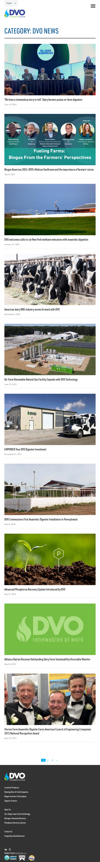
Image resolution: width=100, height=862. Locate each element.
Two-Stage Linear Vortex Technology (17, 814)
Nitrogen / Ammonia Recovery (15, 818)
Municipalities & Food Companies (16, 792)
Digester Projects (10, 800)
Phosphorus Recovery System (15, 822)
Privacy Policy (9, 853)
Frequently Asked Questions (14, 836)
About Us (7, 809)
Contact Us (8, 831)
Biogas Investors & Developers (15, 796)
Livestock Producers (11, 787)
